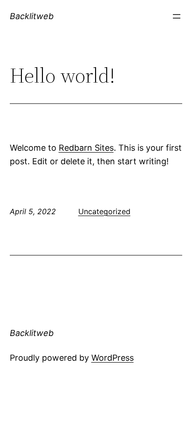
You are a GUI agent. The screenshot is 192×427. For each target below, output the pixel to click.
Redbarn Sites (86, 148)
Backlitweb (32, 16)
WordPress (112, 358)
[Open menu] (176, 16)
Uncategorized (104, 211)
